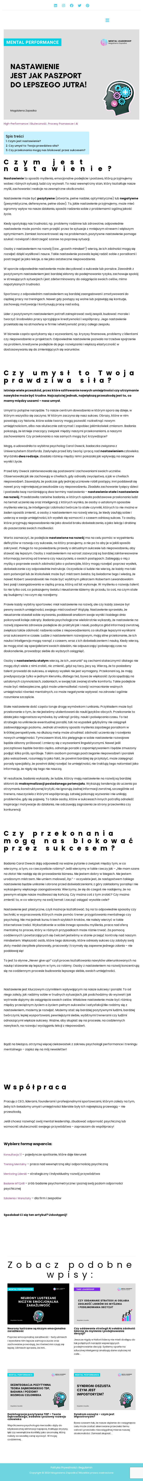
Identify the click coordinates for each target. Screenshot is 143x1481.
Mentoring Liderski (15, 1174)
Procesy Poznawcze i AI (63, 124)
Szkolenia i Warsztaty (17, 1198)
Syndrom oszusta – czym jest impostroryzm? (94, 1415)
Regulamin (85, 1467)
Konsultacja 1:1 (13, 1154)
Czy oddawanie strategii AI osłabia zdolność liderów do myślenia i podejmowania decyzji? (104, 1331)
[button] (107, 20)
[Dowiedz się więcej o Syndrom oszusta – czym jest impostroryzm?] (105, 1389)
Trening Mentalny (15, 1164)
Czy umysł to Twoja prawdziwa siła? (34, 145)
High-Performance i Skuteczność (25, 124)
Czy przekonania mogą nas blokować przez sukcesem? (47, 150)
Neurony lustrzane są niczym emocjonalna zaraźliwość (36, 1330)
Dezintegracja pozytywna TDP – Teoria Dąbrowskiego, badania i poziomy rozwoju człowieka (36, 1416)
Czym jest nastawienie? (24, 141)
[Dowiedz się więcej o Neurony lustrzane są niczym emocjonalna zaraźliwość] (38, 1303)
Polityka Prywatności (64, 1467)
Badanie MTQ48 (14, 1183)
